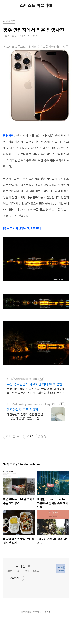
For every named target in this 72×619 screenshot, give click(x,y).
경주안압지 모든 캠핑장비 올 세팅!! (24, 409)
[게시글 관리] (18, 436)
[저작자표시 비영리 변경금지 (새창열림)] (42, 436)
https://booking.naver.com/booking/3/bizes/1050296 (32, 404)
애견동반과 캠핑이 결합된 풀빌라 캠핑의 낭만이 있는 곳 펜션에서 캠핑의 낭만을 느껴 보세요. (25, 416)
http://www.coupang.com (22, 378)
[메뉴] (5, 5)
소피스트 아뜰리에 (36, 5)
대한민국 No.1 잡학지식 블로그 (23, 571)
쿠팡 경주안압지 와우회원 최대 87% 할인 (34, 384)
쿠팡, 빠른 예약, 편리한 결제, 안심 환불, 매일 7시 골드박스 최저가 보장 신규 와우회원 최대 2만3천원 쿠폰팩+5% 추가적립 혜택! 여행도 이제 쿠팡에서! (36, 391)
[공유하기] (14, 436)
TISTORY (37, 612)
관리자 (48, 612)
